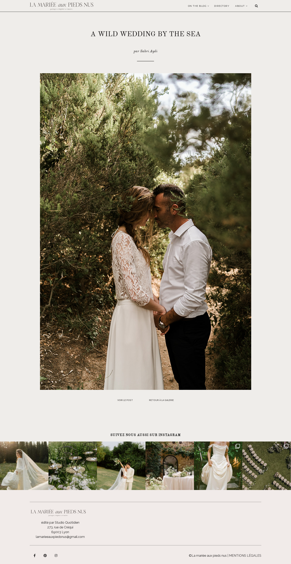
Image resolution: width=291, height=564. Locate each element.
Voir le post (125, 400)
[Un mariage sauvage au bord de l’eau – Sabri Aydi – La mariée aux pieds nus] (145, 231)
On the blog (197, 6)
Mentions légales (245, 555)
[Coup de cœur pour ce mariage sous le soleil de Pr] (218, 466)
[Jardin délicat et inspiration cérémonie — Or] (266, 466)
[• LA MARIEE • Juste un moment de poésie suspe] (24, 466)
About (240, 6)
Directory (221, 6)
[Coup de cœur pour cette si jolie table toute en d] (170, 466)
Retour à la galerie (161, 400)
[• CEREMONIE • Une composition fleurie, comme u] (72, 466)
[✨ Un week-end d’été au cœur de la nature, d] (121, 466)
